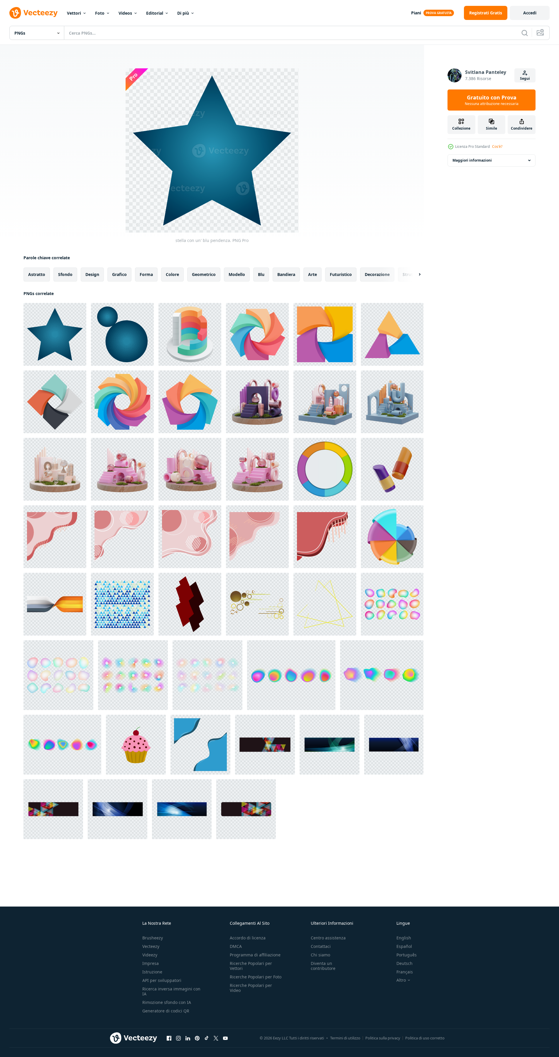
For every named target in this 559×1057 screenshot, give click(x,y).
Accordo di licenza (248, 938)
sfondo (65, 274)
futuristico (341, 274)
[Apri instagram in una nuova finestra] (178, 1038)
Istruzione (152, 972)
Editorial (154, 13)
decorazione (377, 274)
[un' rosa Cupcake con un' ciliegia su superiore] (136, 745)
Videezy (149, 955)
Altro (401, 980)
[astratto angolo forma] (54, 536)
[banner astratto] (265, 745)
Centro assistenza (328, 938)
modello (237, 274)
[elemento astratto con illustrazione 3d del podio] (257, 401)
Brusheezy (152, 938)
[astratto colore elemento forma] (189, 334)
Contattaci (321, 946)
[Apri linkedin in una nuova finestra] (187, 1038)
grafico (119, 274)
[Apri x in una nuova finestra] (216, 1038)
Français (404, 972)
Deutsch (404, 963)
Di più (183, 13)
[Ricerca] (524, 32)
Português (406, 955)
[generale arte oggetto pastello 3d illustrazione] (392, 469)
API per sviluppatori (161, 980)
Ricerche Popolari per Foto (255, 977)
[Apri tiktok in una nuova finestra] (206, 1038)
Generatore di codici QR (165, 1011)
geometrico (204, 274)
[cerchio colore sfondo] (324, 469)
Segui (525, 78)
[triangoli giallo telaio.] (324, 604)
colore (172, 274)
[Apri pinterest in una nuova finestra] (197, 1038)
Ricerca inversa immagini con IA (171, 991)
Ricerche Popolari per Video (251, 988)
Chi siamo (320, 955)
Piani (416, 13)
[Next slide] (414, 274)
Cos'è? (497, 146)
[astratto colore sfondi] (329, 745)
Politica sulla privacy (382, 1038)
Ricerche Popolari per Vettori (251, 966)
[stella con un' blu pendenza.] (54, 334)
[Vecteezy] (33, 13)
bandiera (286, 274)
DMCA (236, 946)
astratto (36, 274)
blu (261, 274)
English (403, 938)
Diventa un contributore (323, 966)
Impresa (150, 963)
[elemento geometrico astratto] (189, 604)
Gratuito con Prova (492, 100)
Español (404, 946)
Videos (125, 13)
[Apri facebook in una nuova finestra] (169, 1038)
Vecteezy (150, 946)
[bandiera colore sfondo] (54, 604)
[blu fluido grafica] (200, 745)
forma (146, 274)
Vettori (74, 13)
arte (312, 274)
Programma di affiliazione (255, 955)
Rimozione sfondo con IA (166, 1002)
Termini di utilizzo (345, 1038)
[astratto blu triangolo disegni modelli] (122, 604)
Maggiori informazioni (472, 160)
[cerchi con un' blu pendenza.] (122, 334)
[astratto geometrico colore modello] (392, 536)
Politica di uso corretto (425, 1038)
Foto (99, 13)
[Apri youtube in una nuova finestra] (225, 1038)
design (92, 274)
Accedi (529, 13)
